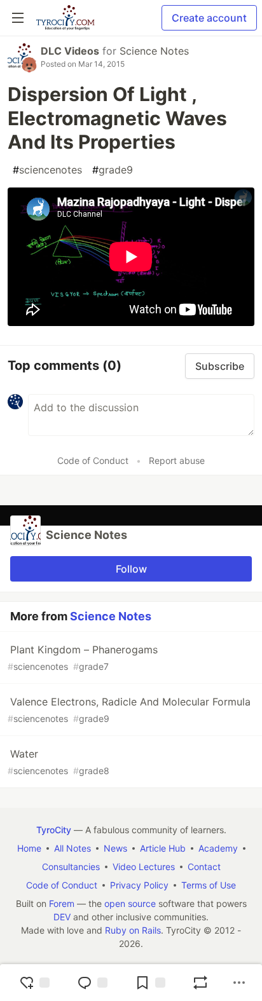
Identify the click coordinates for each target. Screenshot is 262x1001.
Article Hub (163, 848)
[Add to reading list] (150, 982)
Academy (218, 848)
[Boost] (200, 982)
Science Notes (154, 50)
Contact (204, 866)
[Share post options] (239, 982)
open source (130, 903)
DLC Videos (70, 50)
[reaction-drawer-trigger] (34, 982)
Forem (61, 903)
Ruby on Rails (133, 930)
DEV (62, 916)
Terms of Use (208, 885)
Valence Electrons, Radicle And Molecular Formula (129, 709)
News (115, 848)
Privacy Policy (139, 885)
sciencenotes (47, 169)
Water (58, 761)
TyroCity (53, 829)
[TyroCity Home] (65, 18)
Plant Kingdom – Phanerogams (83, 657)
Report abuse (177, 460)
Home (29, 848)
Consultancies (71, 866)
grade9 (112, 169)
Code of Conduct (92, 460)
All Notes (72, 848)
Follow (131, 568)
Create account (209, 17)
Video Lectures (144, 866)
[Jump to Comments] (92, 982)
